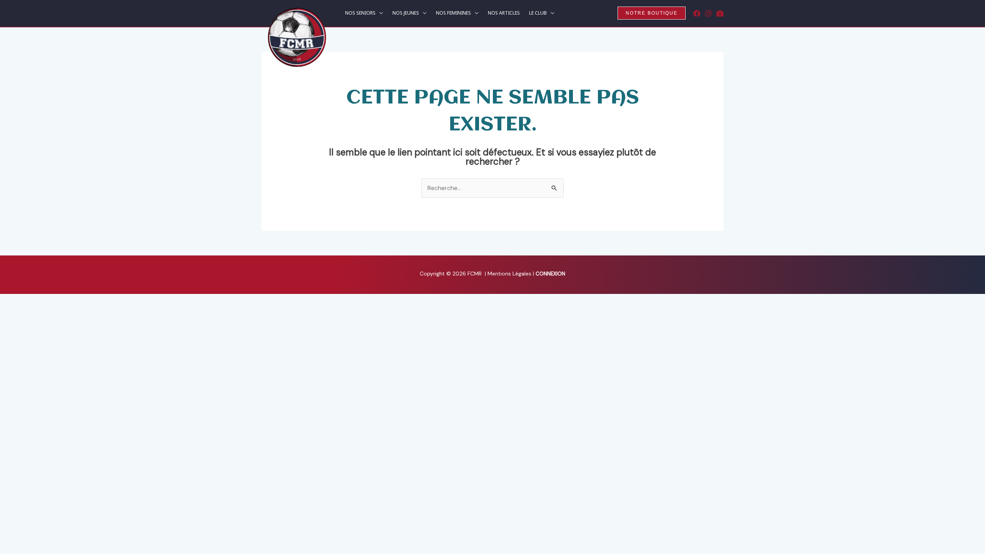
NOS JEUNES (405, 13)
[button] (652, 13)
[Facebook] (696, 13)
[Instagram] (708, 13)
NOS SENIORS (360, 13)
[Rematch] (719, 13)
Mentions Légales (510, 273)
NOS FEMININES (453, 13)
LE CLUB (538, 13)
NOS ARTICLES (504, 13)
